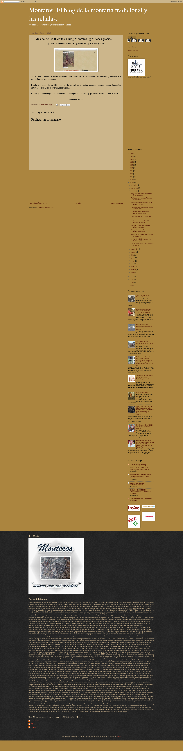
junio (133, 258)
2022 (131, 159)
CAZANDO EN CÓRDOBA (138, 490)
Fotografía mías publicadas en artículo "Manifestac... (140, 230)
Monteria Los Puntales (136, 485)
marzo (133, 266)
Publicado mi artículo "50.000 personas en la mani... (140, 221)
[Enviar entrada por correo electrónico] (56, 105)
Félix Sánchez (35, 721)
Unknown (33, 724)
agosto (133, 252)
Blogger (118, 736)
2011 (131, 282)
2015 (131, 179)
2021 (131, 162)
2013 (131, 276)
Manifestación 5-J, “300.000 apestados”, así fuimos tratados (144, 426)
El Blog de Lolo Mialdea (138, 464)
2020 (131, 165)
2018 (131, 171)
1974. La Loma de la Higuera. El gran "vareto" (143, 296)
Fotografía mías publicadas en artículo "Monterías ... (140, 226)
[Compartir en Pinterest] (69, 105)
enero (133, 272)
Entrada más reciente (38, 203)
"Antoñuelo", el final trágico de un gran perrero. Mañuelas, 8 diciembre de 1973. (144, 378)
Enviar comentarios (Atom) (46, 207)
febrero (133, 269)
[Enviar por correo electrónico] (61, 105)
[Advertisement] (76, 186)
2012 (131, 279)
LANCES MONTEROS (137, 483)
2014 (131, 182)
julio (132, 255)
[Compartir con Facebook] (67, 105)
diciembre (134, 185)
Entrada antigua (116, 203)
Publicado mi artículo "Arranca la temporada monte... (141, 217)
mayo (133, 261)
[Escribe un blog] (63, 105)
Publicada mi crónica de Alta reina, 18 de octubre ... (141, 198)
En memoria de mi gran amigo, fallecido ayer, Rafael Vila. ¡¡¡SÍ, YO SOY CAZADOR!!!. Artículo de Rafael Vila (145, 444)
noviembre (134, 188)
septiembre (135, 249)
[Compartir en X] (65, 105)
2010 (131, 285)
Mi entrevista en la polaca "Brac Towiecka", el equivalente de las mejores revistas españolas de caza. (140, 467)
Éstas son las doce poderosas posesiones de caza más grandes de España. (144, 327)
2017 (131, 174)
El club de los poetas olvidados (139, 478)
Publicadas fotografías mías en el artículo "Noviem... (141, 203)
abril (132, 264)
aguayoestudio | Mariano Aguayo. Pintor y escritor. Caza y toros (141, 475)
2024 (131, 153)
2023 (131, 156)
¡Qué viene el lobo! (142, 392)
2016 (131, 177)
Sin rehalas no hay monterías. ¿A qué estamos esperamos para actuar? (144, 343)
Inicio (78, 203)
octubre (133, 191)
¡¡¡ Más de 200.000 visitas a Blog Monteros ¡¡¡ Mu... (141, 239)
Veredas (33, 727)
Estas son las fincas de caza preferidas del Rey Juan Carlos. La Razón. (143, 310)
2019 (131, 168)
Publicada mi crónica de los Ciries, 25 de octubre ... (141, 194)
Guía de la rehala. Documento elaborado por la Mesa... (140, 212)
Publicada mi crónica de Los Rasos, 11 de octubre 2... (142, 208)
